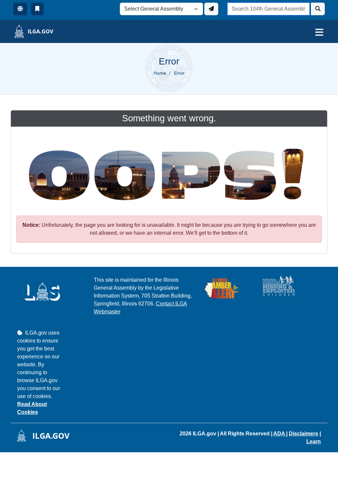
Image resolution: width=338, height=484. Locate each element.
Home (159, 73)
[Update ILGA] (211, 9)
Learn (313, 441)
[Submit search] (318, 9)
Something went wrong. (169, 118)
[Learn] (37, 9)
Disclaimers (303, 433)
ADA (279, 433)
